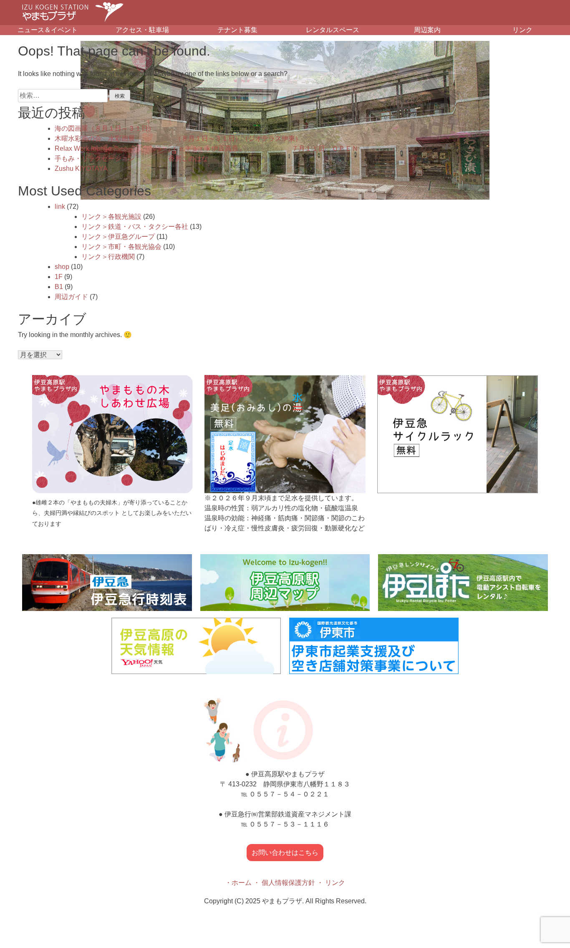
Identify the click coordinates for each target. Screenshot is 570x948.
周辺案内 (427, 29)
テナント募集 (237, 29)
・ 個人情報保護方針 (284, 882)
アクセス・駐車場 (142, 29)
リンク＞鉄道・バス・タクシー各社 (134, 226)
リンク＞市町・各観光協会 (121, 246)
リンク (522, 29)
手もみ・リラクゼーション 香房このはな (131, 158)
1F (59, 276)
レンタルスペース (332, 29)
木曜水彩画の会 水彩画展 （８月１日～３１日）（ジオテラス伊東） (178, 138)
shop (62, 266)
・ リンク (331, 882)
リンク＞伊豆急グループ (118, 236)
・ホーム (238, 882)
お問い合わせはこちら (285, 852)
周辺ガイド (71, 296)
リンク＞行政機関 (108, 256)
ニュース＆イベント (48, 29)
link (60, 206)
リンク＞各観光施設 (111, 216)
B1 (59, 286)
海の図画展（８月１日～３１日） (105, 128)
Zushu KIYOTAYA (81, 168)
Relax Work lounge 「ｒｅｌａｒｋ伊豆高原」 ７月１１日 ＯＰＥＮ (206, 148)
